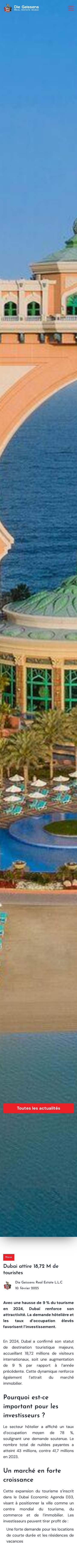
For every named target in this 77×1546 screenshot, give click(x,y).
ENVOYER (38, 826)
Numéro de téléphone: (23, 795)
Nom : (19, 747)
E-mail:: (12, 771)
